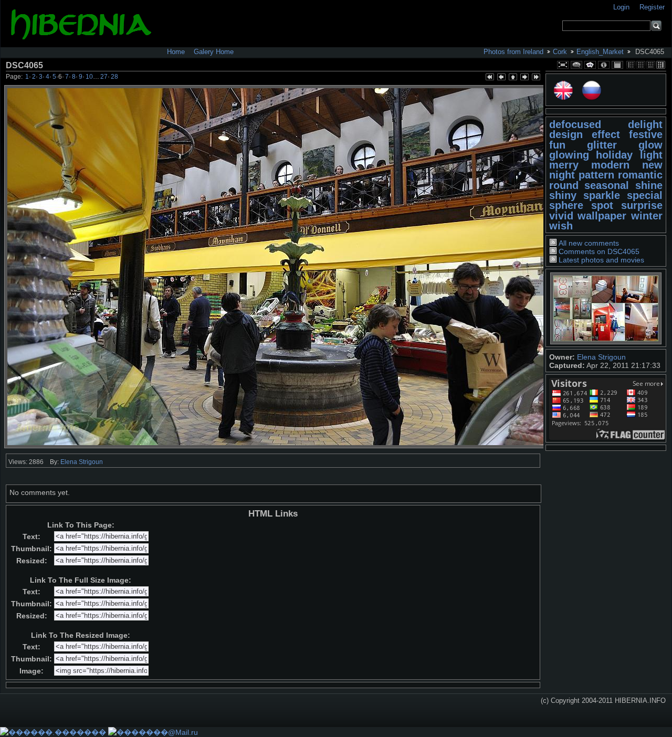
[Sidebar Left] (630, 65)
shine (649, 185)
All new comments (589, 243)
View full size (563, 65)
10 (89, 76)
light (651, 155)
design (566, 134)
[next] (524, 77)
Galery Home (214, 52)
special (645, 195)
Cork (560, 52)
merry (564, 165)
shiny (562, 195)
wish (561, 225)
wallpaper (602, 216)
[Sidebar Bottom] (650, 65)
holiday (614, 155)
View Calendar (617, 65)
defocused (575, 124)
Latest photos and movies (601, 260)
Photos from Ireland (513, 52)
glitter (602, 145)
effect (606, 134)
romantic (640, 175)
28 (114, 76)
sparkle (601, 195)
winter (647, 216)
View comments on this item (576, 65)
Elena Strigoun (601, 357)
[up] (512, 77)
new (652, 165)
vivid (561, 216)
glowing (569, 155)
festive (646, 134)
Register (652, 7)
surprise (642, 205)
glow (650, 145)
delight (645, 124)
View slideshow (590, 65)
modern (610, 165)
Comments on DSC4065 (599, 251)
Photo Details (604, 65)
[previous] (501, 77)
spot (602, 205)
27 (104, 76)
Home (176, 52)
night (562, 175)
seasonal (606, 185)
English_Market (600, 52)
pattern (596, 175)
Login (622, 7)
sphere (566, 205)
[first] (489, 77)
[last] (535, 77)
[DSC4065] (276, 266)
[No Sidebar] (640, 65)
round (564, 185)
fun (557, 145)
